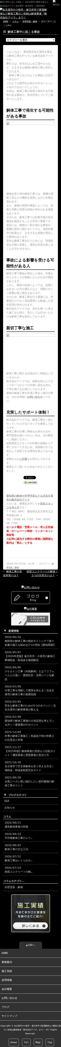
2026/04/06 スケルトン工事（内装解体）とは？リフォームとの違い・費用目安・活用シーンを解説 (29, 673)
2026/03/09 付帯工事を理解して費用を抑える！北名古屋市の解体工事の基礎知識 (29, 690)
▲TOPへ (30, 945)
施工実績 (7, 971)
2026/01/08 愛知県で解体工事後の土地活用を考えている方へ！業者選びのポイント (29, 720)
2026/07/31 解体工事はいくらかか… (18, 858)
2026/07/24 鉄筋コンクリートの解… (18, 869)
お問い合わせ (35, 396)
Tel (26, 1042)
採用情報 (7, 980)
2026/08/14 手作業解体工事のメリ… (18, 835)
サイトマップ (9, 1015)
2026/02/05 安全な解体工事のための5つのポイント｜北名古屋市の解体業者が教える (30, 705)
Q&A (6, 800)
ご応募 (23, 458)
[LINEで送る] (30, 482)
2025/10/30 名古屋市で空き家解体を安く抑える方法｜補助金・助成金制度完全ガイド (29, 766)
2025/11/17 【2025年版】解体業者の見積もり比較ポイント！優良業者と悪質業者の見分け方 (30, 751)
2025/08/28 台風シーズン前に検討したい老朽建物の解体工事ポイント (29, 781)
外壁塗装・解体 (29, 21)
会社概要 (7, 989)
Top (49, 1042)
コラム (15, 21)
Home (14, 1042)
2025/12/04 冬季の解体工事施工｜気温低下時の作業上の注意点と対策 (29, 735)
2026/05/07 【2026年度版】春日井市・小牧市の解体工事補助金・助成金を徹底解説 (30, 656)
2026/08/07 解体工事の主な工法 (16, 847)
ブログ (5, 1006)
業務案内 (7, 962)
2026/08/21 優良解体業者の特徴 (16, 824)
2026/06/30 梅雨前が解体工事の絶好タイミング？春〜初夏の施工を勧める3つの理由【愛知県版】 (30, 641)
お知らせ (9, 807)
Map (38, 1042)
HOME (5, 21)
